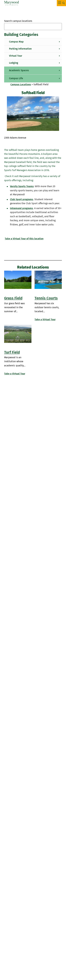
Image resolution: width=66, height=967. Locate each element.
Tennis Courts (46, 298)
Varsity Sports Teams (22, 186)
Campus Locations (20, 84)
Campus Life (16, 78)
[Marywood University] (11, 3)
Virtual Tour (15, 55)
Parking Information (20, 48)
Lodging (13, 62)
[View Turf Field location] (17, 334)
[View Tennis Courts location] (48, 280)
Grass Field (13, 298)
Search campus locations (18, 20)
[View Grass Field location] (17, 280)
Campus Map (16, 41)
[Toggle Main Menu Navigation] (61, 3)
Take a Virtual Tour (45, 319)
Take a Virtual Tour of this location (24, 238)
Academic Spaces (19, 70)
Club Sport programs (21, 199)
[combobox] (33, 26)
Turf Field (12, 352)
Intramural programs (21, 208)
